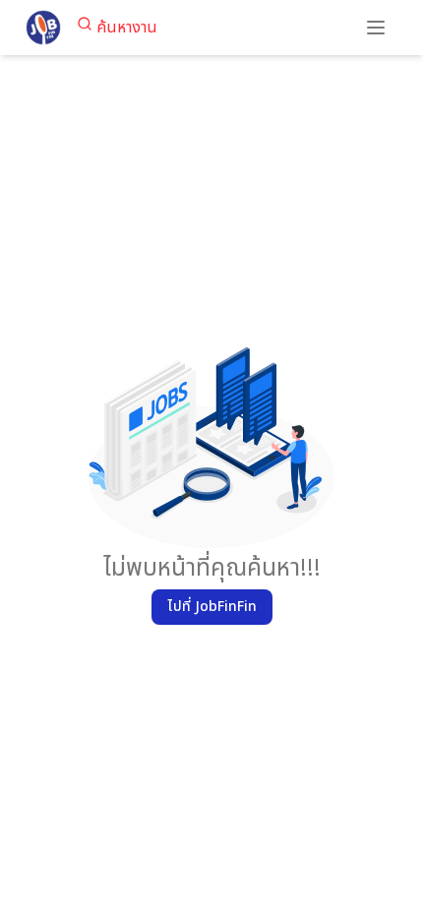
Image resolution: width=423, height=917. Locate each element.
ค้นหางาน (126, 27)
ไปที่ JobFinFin (212, 606)
